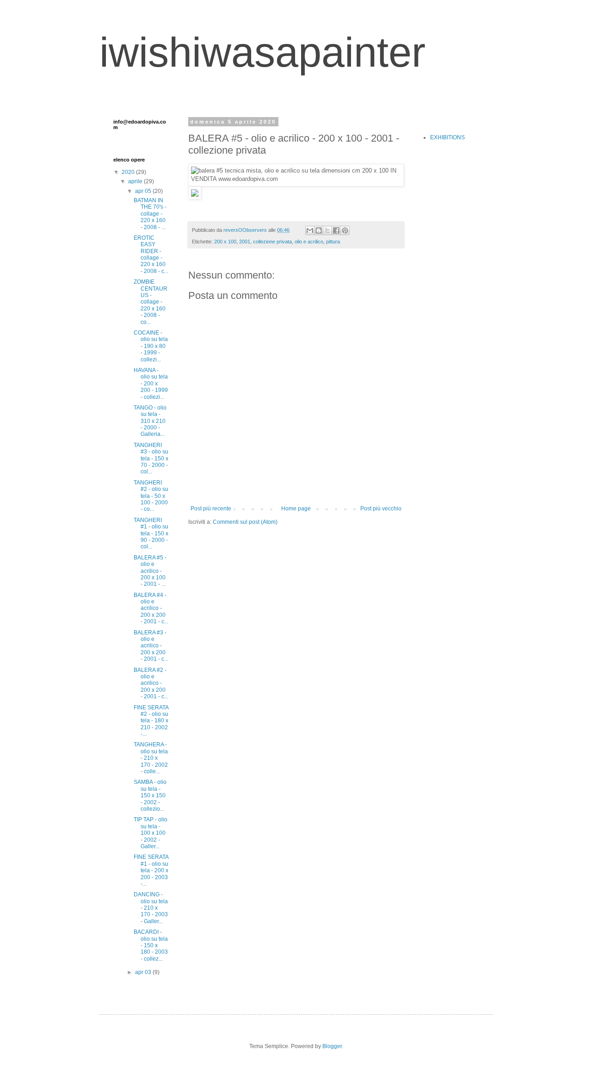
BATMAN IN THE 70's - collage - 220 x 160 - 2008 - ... (150, 213)
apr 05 (144, 191)
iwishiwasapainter (262, 52)
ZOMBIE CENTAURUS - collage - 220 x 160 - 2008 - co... (150, 302)
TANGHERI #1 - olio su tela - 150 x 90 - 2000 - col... (151, 533)
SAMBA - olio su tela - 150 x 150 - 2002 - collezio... (150, 795)
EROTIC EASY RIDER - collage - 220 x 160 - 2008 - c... (151, 254)
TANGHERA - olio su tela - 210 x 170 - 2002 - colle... (151, 758)
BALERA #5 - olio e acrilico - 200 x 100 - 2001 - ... (150, 571)
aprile (136, 181)
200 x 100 (225, 241)
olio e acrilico (309, 241)
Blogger (332, 1046)
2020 (129, 172)
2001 (244, 241)
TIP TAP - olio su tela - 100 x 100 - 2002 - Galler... (150, 833)
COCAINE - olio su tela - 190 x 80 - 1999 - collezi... (151, 346)
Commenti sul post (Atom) (245, 522)
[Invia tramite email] (309, 230)
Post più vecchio (380, 508)
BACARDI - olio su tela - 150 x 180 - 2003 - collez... (151, 945)
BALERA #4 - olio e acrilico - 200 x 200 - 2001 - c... (151, 608)
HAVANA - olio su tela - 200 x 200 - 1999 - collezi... (151, 383)
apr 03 (144, 972)
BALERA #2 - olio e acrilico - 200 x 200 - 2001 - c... (151, 683)
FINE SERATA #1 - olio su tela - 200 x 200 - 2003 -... (151, 870)
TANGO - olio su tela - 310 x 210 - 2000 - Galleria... (150, 421)
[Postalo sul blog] (318, 230)
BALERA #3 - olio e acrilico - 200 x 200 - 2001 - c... (151, 646)
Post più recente (211, 508)
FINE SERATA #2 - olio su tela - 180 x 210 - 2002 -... (151, 721)
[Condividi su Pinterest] (345, 230)
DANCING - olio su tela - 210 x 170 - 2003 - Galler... (151, 908)
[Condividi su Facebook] (336, 230)
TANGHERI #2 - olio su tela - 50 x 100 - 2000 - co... (151, 496)
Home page (296, 508)
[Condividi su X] (327, 230)
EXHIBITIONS (447, 137)
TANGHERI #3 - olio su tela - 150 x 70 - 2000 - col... (151, 458)
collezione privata (272, 241)
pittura (333, 241)
